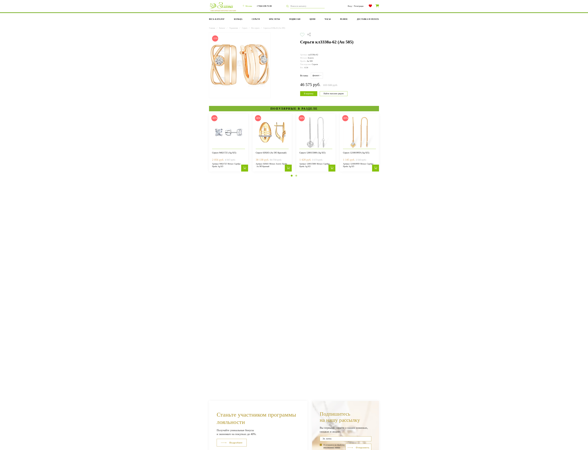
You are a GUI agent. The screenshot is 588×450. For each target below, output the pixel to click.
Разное (344, 19)
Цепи (312, 19)
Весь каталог (217, 19)
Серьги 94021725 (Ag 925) (224, 153)
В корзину (308, 93)
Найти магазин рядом (334, 93)
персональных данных (331, 447)
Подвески (294, 19)
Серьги (256, 19)
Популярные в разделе (294, 108)
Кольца (238, 19)
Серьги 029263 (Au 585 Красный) (271, 153)
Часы (328, 19)
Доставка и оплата (368, 19)
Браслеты (274, 19)
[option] (240, 65)
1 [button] (291, 175)
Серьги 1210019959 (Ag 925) (356, 153)
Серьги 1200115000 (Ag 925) (312, 153)
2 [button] (296, 175)
